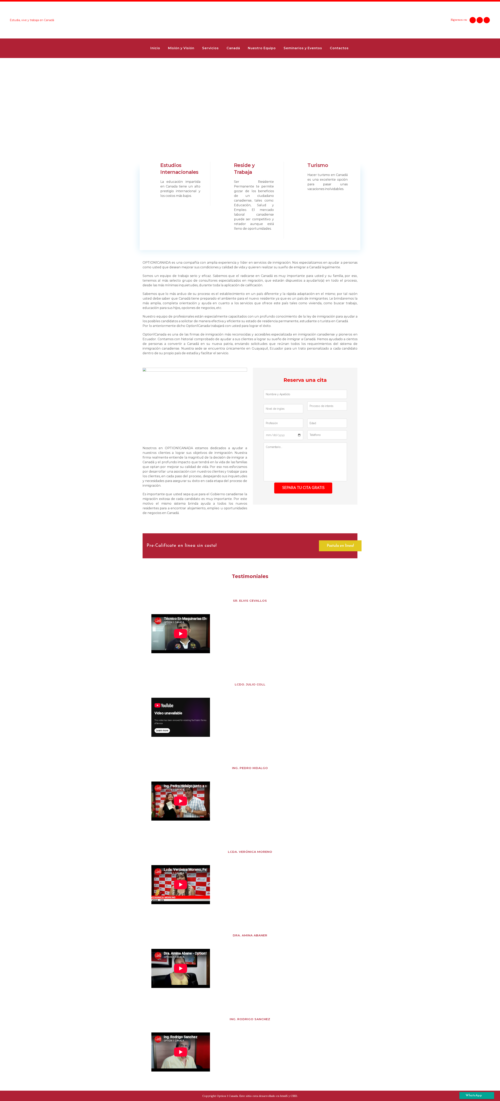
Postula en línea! (340, 546)
